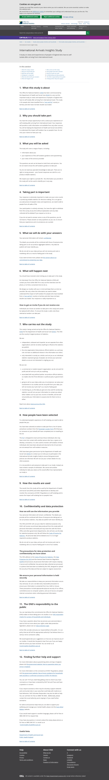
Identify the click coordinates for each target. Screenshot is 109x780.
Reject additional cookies (52, 17)
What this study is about (28, 69)
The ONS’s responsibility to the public (56, 77)
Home (22, 26)
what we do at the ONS (38, 404)
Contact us (46, 757)
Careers (45, 755)
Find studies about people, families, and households (72, 42)
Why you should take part (28, 71)
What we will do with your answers (30, 77)
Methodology (74, 23)
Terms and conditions (26, 760)
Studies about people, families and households (45, 42)
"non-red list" (48, 102)
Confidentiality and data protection (55, 75)
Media (80, 23)
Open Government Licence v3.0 (56, 776)
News (45, 760)
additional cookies (38, 11)
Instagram (70, 755)
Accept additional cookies (30, 17)
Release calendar (65, 23)
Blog (88, 23)
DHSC (48, 95)
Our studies (28, 42)
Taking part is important (28, 75)
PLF (23, 438)
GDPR (21, 562)
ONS (41, 93)
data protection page (42, 626)
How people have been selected (55, 71)
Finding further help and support (55, 78)
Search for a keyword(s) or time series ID (31, 33)
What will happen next (27, 78)
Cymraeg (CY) (86, 21)
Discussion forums (73, 765)
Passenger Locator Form (46, 429)
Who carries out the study (53, 69)
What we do (47, 753)
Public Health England (26, 737)
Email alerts (70, 767)
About (84, 23)
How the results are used (53, 73)
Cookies (22, 755)
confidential (47, 238)
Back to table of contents (27, 109)
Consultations (71, 762)
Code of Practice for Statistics (44, 557)
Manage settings (68, 17)
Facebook (70, 757)
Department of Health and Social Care (31, 735)
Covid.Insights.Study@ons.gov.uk (30, 646)
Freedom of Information (50, 762)
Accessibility (23, 753)
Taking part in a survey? (83, 27)
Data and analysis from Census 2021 (44, 38)
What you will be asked (27, 73)
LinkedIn (69, 760)
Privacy (22, 757)
